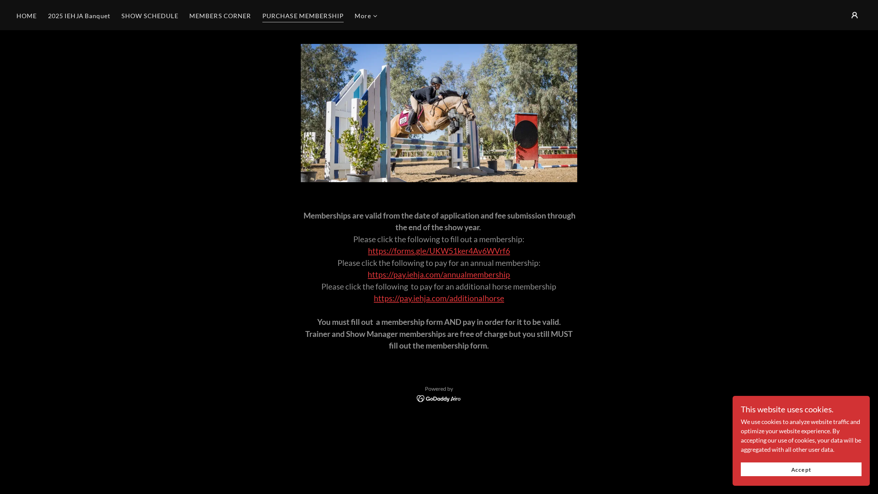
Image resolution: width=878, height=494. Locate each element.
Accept (801, 469)
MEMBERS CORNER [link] (220, 16)
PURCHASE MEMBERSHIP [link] (303, 16)
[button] (366, 16)
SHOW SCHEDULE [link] (149, 16)
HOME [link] (26, 16)
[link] (439, 398)
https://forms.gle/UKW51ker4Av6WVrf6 (439, 251)
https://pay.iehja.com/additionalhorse (439, 298)
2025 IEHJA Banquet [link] (79, 16)
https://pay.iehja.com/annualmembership (439, 274)
